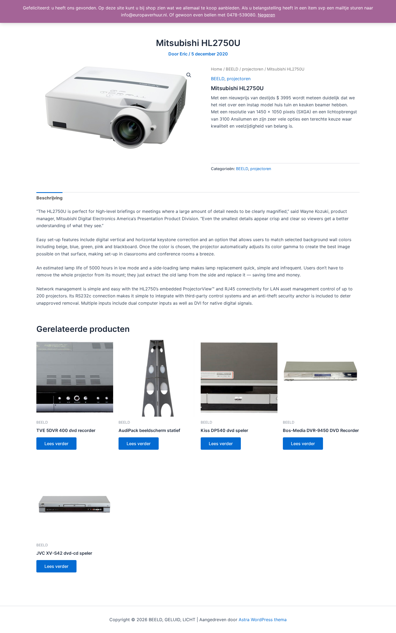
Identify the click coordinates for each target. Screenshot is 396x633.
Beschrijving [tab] (49, 198)
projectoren (252, 69)
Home (216, 69)
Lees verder (56, 443)
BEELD (232, 69)
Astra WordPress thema (263, 619)
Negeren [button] (266, 14)
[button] (189, 75)
